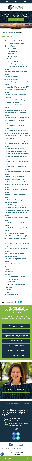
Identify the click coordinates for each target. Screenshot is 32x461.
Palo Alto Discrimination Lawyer (15, 151)
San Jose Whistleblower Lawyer (15, 110)
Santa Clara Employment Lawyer (15, 233)
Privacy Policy (9, 292)
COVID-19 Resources (14, 282)
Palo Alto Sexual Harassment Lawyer (16, 154)
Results (7, 269)
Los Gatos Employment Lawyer (14, 177)
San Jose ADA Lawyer (11, 77)
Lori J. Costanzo (12, 61)
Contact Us (8, 287)
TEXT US (24, 458)
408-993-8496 (15, 420)
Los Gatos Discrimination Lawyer (15, 179)
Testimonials (8, 271)
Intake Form (16, 20)
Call (11, 1)
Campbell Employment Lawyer (14, 205)
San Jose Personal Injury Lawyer (15, 141)
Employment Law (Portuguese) (16, 336)
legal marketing (12, 449)
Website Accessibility (11, 295)
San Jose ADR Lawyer (11, 79)
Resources (8, 274)
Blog (5, 266)
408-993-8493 (15, 418)
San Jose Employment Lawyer (14, 43)
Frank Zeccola (12, 51)
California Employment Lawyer (14, 264)
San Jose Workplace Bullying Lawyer (16, 118)
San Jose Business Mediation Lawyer (16, 133)
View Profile (16, 394)
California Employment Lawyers (10, 32)
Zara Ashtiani (11, 48)
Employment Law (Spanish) (16, 331)
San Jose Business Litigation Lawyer (16, 130)
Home (7, 1)
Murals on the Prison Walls (13, 41)
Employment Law (16, 326)
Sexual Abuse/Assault (16, 355)
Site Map (11, 453)
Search (21, 1)
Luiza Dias (10, 54)
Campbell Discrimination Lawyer (15, 207)
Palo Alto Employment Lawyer (14, 148)
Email (16, 1)
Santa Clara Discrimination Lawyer (15, 236)
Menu (25, 1)
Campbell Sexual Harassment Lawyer (16, 210)
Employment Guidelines (17, 284)
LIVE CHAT (8, 458)
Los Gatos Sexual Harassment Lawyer (17, 182)
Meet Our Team (9, 46)
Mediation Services (16, 346)
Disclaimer (8, 289)
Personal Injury (16, 341)
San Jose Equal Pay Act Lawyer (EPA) (16, 87)
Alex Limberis (11, 59)
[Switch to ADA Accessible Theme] (2, 454)
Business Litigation (16, 350)
